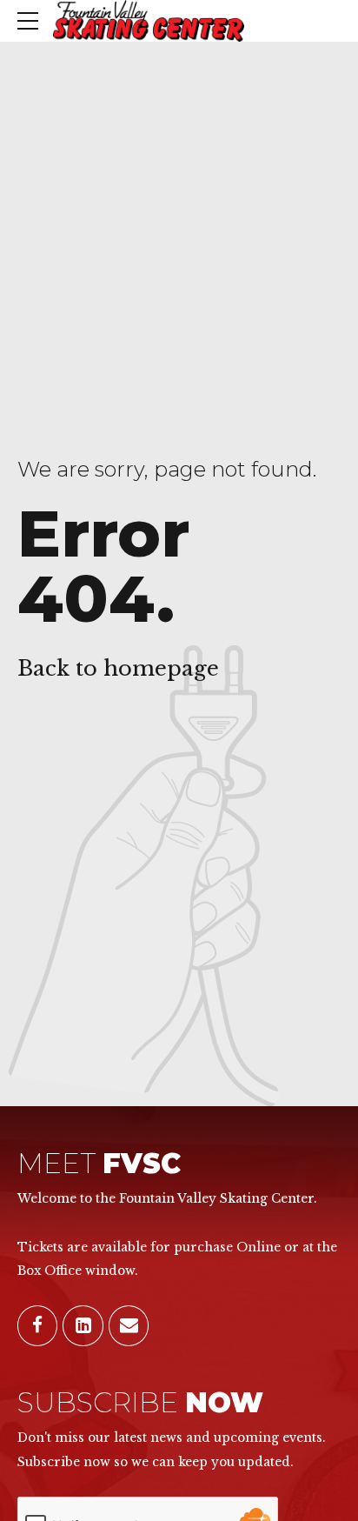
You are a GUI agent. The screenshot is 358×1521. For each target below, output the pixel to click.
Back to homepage (118, 668)
